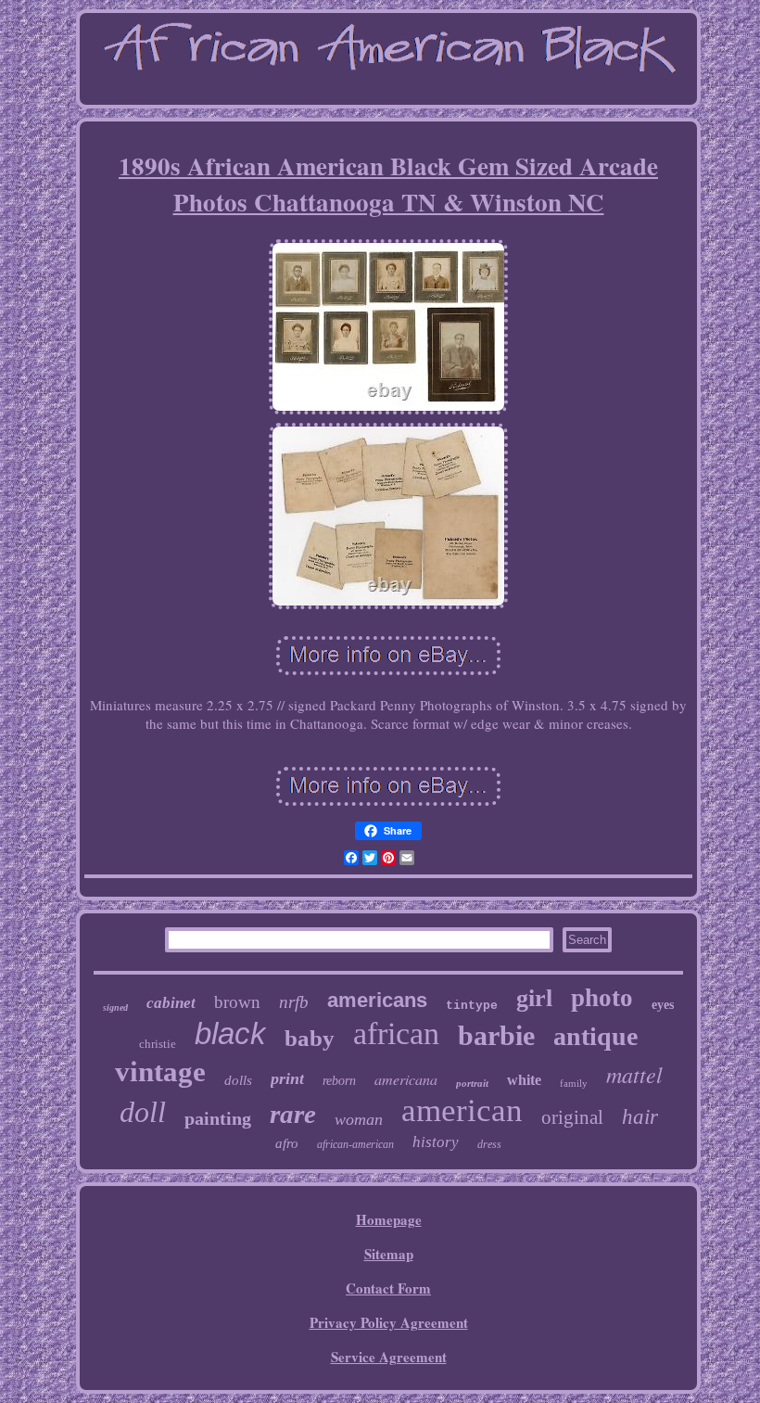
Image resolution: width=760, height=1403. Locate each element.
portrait (472, 1083)
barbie (496, 1035)
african (396, 1033)
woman (359, 1119)
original (572, 1117)
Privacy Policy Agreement (389, 1322)
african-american (355, 1144)
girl (534, 998)
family (574, 1083)
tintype (472, 1006)
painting (217, 1118)
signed (115, 1007)
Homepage (389, 1219)
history (435, 1142)
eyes (663, 1005)
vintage (160, 1071)
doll (143, 1112)
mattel (634, 1074)
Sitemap (388, 1254)
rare (293, 1114)
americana (405, 1079)
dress (489, 1144)
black (230, 1033)
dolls (238, 1080)
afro (286, 1143)
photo (602, 998)
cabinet (171, 1003)
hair (640, 1117)
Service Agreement (389, 1356)
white (524, 1080)
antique (595, 1036)
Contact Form (388, 1288)
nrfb (294, 1002)
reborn (339, 1081)
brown (237, 1002)
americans (377, 1000)
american (462, 1110)
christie (157, 1044)
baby (310, 1038)
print (287, 1078)
